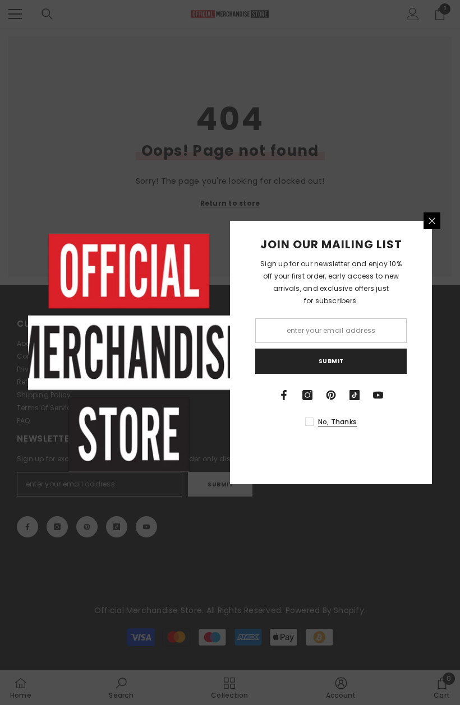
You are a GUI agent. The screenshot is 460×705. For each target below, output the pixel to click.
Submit (331, 361)
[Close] (432, 220)
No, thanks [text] (337, 421)
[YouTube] (378, 395)
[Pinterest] (331, 395)
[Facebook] (284, 395)
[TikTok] (354, 395)
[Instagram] (307, 395)
